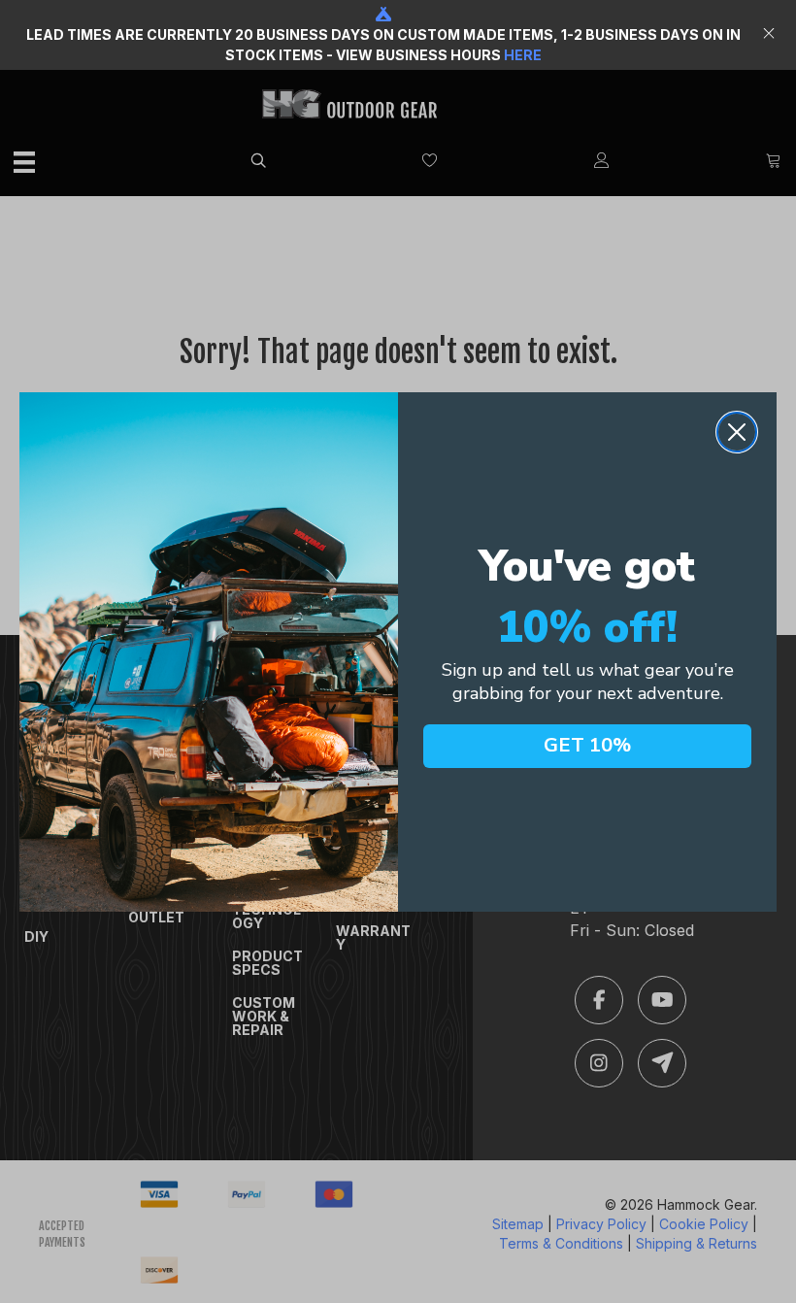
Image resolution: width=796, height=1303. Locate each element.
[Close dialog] (736, 432)
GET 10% (587, 745)
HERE (523, 55)
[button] (771, 35)
